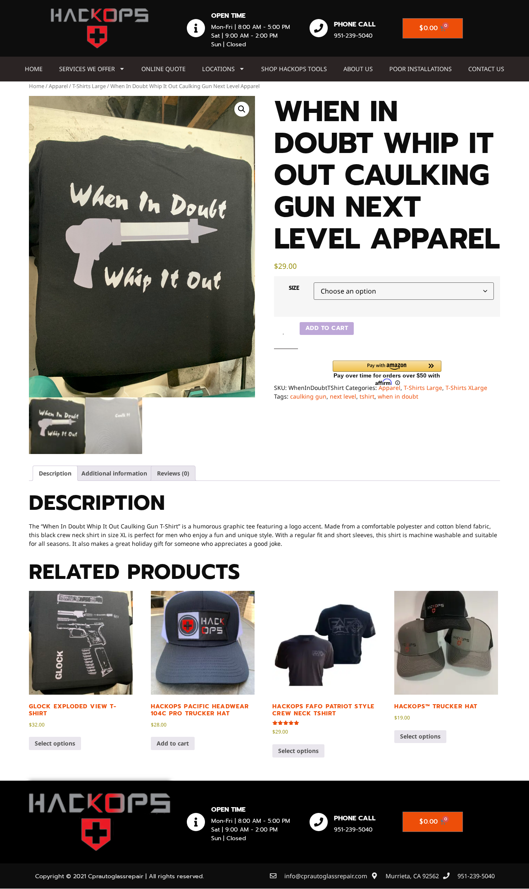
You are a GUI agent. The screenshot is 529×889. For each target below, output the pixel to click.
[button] (241, 109)
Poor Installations (420, 69)
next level (343, 396)
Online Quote (163, 69)
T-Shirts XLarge (466, 388)
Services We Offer (87, 69)
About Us (358, 69)
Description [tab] (55, 473)
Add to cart (326, 328)
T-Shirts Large (89, 86)
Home (34, 69)
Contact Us (486, 69)
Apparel (58, 86)
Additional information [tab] (114, 473)
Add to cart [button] (173, 743)
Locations (218, 69)
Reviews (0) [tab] (173, 473)
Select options (55, 743)
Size (294, 288)
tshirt (367, 396)
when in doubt (398, 396)
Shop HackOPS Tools (294, 69)
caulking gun (308, 396)
